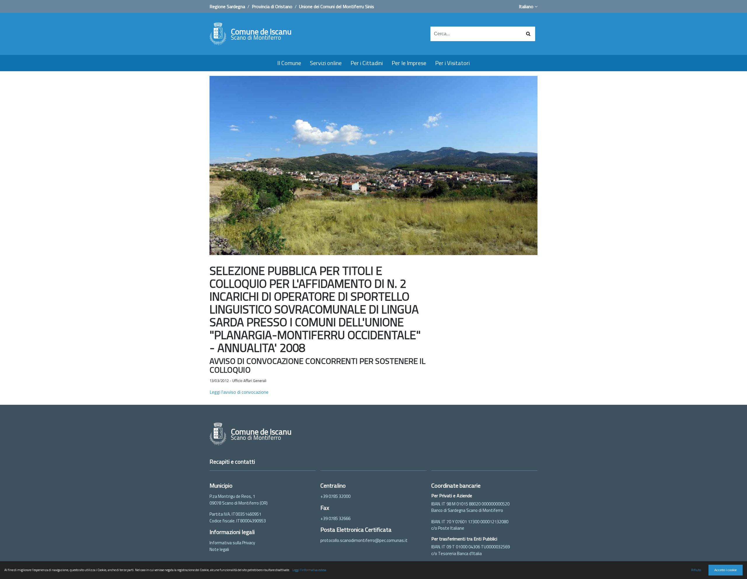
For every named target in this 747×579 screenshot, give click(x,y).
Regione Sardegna (227, 6)
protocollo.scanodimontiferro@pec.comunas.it (364, 540)
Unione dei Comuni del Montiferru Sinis (336, 6)
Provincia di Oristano (272, 6)
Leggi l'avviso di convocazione (239, 391)
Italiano (527, 6)
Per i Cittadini (366, 62)
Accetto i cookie (725, 570)
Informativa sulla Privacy (232, 542)
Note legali (219, 549)
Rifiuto (696, 569)
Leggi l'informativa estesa (309, 569)
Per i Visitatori (452, 62)
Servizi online (326, 62)
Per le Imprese (409, 62)
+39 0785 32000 (335, 496)
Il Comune (289, 62)
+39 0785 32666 (335, 518)
